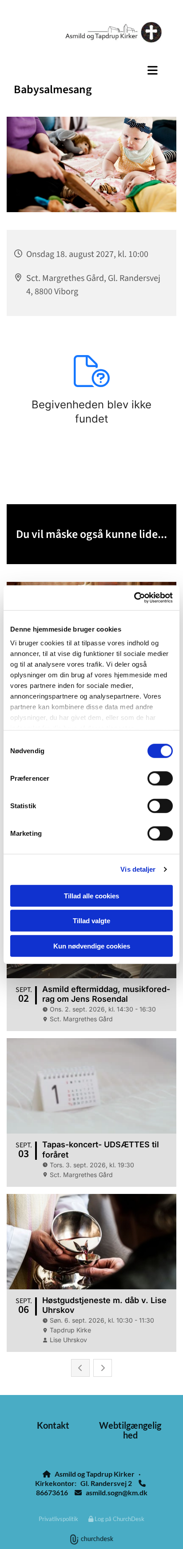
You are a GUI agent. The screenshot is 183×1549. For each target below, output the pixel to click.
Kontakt (53, 1425)
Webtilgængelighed (130, 1430)
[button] (91, 70)
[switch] (160, 778)
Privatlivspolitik (58, 1518)
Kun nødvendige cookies (91, 945)
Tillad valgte (91, 921)
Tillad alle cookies (91, 895)
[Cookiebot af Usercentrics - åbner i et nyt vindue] (134, 598)
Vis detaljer (137, 869)
